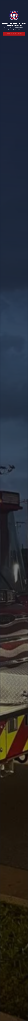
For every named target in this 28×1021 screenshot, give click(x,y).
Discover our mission (14, 33)
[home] (4, 4)
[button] (25, 4)
